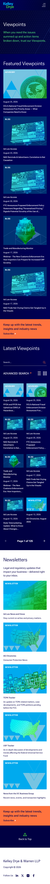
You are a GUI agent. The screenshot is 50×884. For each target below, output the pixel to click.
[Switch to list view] (39, 373)
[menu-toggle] (44, 5)
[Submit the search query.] (44, 362)
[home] (8, 5)
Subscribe (8, 333)
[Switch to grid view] (45, 373)
